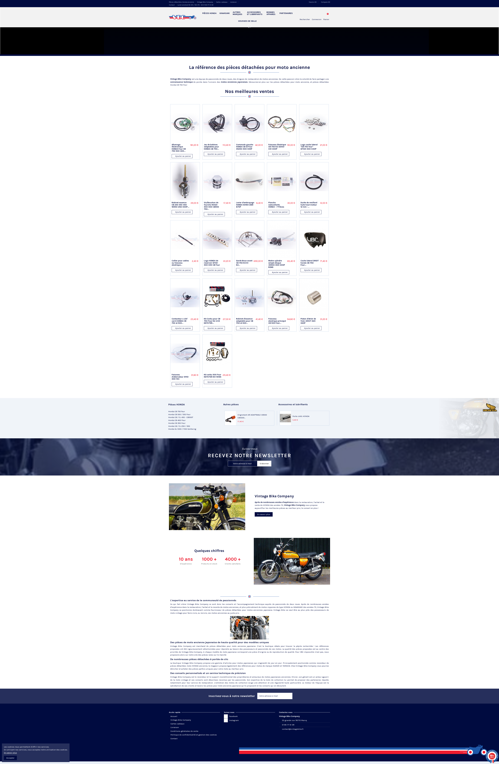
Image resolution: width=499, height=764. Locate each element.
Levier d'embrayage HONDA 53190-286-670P (245, 204)
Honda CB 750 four (176, 411)
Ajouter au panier (183, 156)
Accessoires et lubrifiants (293, 404)
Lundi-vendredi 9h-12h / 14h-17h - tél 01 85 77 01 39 (195, 5)
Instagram (234, 720)
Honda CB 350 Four (176, 423)
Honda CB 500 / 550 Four (179, 414)
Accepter (10, 758)
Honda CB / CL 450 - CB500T (180, 417)
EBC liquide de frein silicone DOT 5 (308, 416)
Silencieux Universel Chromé (251, 416)
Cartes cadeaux (222, 2)
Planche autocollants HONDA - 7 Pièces (276, 204)
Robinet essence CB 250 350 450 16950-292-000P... (180, 204)
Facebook (233, 716)
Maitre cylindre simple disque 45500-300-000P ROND (276, 264)
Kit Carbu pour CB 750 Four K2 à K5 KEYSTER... (212, 321)
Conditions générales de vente (184, 731)
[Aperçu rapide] (188, 141)
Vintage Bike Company (205, 2)
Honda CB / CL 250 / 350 (179, 426)
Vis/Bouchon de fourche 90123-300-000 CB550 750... (211, 205)
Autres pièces (231, 404)
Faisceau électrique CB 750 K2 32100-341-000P (277, 146)
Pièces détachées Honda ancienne (182, 2)
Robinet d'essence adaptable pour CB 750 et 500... (244, 321)
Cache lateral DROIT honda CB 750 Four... (310, 263)
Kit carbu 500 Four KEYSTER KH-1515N (212, 375)
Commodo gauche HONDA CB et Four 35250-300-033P (244, 146)
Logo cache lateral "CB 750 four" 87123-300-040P (309, 146)
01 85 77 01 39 (288, 725)
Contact (172, 5)
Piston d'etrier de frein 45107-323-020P (308, 321)
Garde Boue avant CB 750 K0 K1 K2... (244, 263)
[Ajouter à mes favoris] (181, 141)
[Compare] (185, 141)
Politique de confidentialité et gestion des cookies (193, 735)
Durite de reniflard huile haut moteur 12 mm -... (309, 204)
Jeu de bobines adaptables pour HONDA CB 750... (211, 146)
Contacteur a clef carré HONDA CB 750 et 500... (179, 321)
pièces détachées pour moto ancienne (291, 82)
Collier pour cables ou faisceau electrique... (180, 263)
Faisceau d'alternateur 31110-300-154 (180, 376)
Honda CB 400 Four (177, 420)
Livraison (233, 2)
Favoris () (312, 2)
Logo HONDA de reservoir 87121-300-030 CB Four (212, 263)
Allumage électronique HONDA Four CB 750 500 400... (179, 147)
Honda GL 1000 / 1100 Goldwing (182, 429)
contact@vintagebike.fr (293, 729)
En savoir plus (10, 753)
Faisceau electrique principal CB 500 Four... (277, 321)
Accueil (173, 716)
